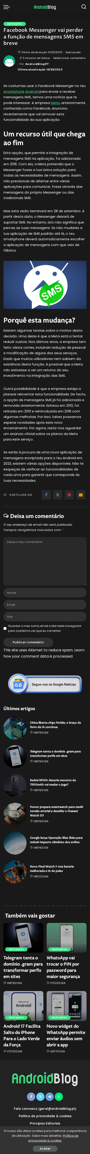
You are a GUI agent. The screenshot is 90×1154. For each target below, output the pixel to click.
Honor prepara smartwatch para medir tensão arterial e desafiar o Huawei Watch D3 (56, 811)
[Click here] (45, 683)
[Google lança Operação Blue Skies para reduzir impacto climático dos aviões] (15, 843)
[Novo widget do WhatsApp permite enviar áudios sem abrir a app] (67, 1006)
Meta (55, 103)
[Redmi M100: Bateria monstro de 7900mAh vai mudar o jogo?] (15, 785)
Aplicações (14, 23)
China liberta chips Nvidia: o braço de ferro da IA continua (55, 725)
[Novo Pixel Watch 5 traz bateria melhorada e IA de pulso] (15, 871)
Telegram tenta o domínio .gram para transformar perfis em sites (55, 754)
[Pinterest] (69, 494)
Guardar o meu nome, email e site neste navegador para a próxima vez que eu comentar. (44, 628)
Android (32, 91)
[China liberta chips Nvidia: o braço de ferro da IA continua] (15, 727)
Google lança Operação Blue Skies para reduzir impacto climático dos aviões (56, 840)
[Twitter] (57, 494)
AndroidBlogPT (37, 64)
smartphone (13, 91)
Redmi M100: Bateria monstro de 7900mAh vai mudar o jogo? (53, 782)
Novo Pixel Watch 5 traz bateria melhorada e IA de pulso (52, 869)
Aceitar (45, 1148)
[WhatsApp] (59, 1097)
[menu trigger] (7, 7)
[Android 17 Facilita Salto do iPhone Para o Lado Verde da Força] (23, 1006)
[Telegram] (49, 1097)
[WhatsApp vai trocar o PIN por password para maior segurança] (67, 938)
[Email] (80, 494)
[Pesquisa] (84, 7)
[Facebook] (46, 494)
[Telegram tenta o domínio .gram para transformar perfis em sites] (15, 756)
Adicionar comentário (70, 58)
